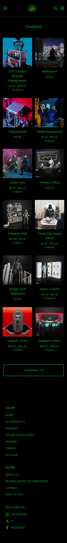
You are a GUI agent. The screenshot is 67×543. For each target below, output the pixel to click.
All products (31, 370)
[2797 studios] (32, 8)
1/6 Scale (11, 454)
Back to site (14, 494)
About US (12, 474)
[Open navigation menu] (5, 8)
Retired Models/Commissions (26, 481)
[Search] (55, 8)
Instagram (18, 514)
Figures (11, 441)
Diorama (11, 428)
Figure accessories (20, 435)
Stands (10, 448)
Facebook (18, 527)
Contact (11, 487)
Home (9, 415)
